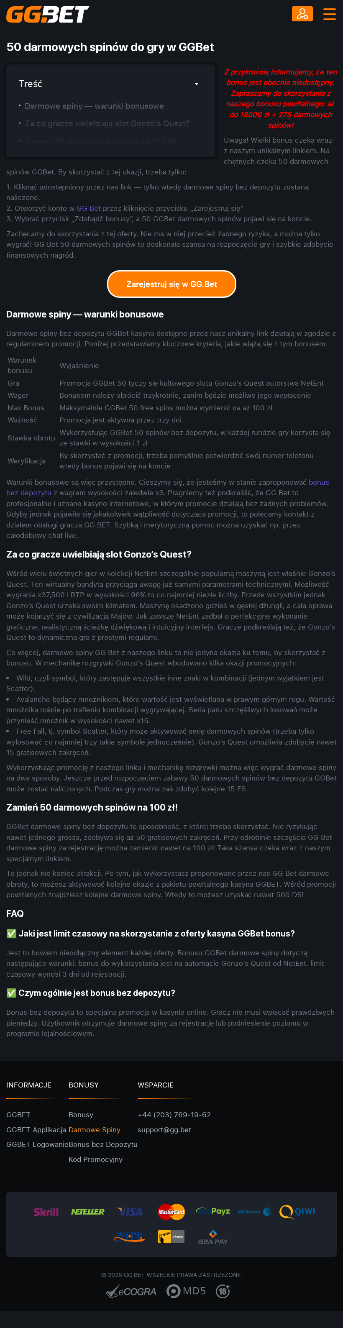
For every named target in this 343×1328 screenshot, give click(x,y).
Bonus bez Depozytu (103, 1144)
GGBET (18, 1114)
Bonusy (81, 1114)
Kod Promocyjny (96, 1159)
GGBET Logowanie (37, 1144)
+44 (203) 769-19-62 (174, 1114)
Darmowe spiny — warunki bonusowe (94, 105)
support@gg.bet (164, 1129)
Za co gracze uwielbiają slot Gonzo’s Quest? (107, 123)
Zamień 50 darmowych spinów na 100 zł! (101, 141)
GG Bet (89, 208)
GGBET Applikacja (36, 1129)
